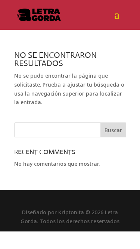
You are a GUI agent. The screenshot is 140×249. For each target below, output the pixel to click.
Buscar (113, 130)
